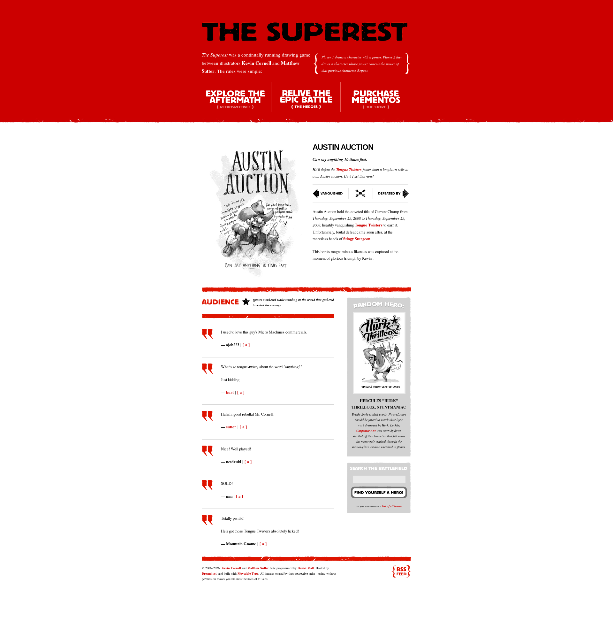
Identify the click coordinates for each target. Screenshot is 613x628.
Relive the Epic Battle (306, 102)
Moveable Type (248, 573)
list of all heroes (392, 506)
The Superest (304, 31)
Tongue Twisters (349, 169)
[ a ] (246, 345)
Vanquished (331, 193)
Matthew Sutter (258, 568)
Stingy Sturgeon (356, 238)
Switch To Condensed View (361, 193)
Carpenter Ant (366, 430)
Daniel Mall (306, 568)
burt (230, 392)
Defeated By (391, 193)
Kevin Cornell (256, 62)
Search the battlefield (379, 467)
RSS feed (401, 571)
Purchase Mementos (376, 102)
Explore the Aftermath (236, 102)
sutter (231, 427)
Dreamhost (209, 573)
